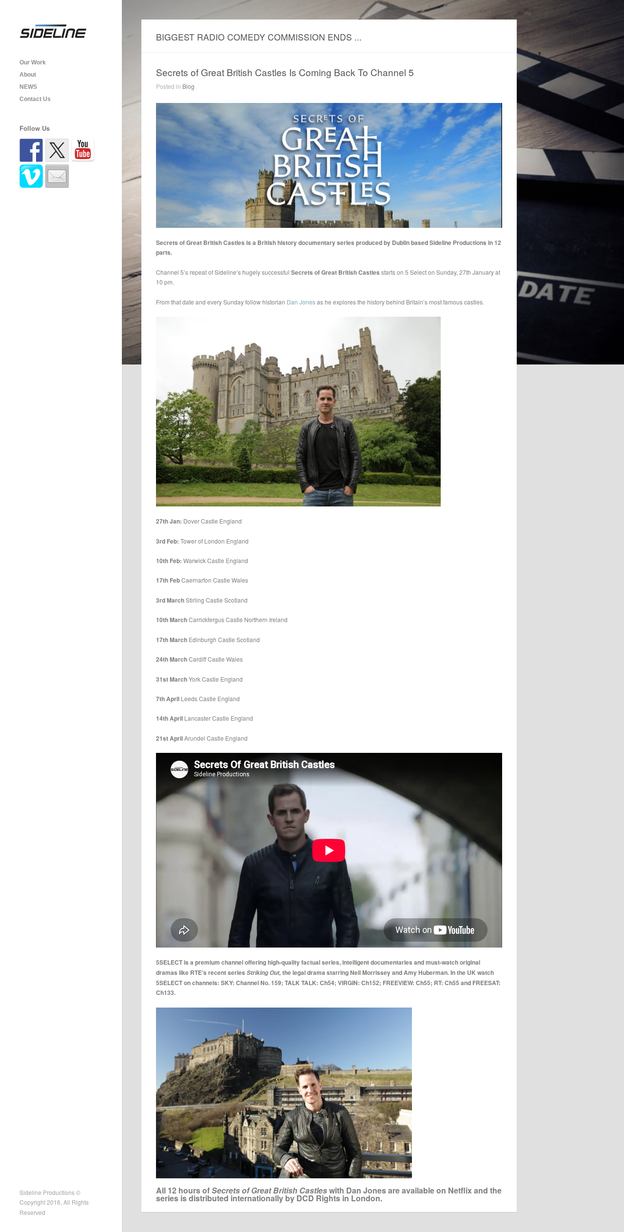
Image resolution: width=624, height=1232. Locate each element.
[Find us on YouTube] (83, 150)
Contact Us (35, 99)
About (28, 74)
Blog (188, 86)
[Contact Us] (57, 176)
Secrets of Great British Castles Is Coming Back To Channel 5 (285, 72)
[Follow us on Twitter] (57, 150)
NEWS (28, 86)
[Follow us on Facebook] (31, 150)
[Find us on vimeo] (31, 176)
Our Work (33, 62)
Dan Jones (301, 302)
